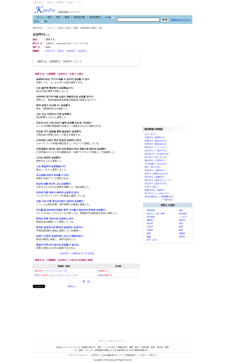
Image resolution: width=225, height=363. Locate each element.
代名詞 (150, 227)
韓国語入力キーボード (181, 20)
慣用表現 (151, 210)
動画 (67, 17)
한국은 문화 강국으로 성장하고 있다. (55, 218)
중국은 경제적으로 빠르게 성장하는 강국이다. (59, 227)
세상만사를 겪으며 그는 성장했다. (53, 183)
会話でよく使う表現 (156, 213)
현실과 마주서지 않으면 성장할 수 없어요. (57, 244)
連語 (181, 210)
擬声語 (182, 220)
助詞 (149, 233)
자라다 (60, 51)
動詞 (76, 28)
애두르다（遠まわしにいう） (158, 180)
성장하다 (41, 34)
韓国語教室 (95, 17)
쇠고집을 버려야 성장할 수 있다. (53, 175)
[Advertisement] (57, 311)
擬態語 (150, 220)
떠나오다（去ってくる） (156, 157)
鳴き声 (150, 223)
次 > (89, 281)
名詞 (181, 223)
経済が (105, 275)
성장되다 (71, 51)
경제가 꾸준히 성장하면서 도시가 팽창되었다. (59, 236)
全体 (109, 17)
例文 (58, 17)
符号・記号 (152, 240)
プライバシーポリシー (78, 355)
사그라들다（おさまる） (156, 163)
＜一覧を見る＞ (168, 200)
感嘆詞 (182, 233)
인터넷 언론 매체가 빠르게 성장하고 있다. (57, 192)
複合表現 (183, 213)
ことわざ (183, 217)
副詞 (181, 230)
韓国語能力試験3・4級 (91, 28)
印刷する (71, 286)
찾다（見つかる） (153, 167)
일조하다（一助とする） (156, 150)
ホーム (39, 17)
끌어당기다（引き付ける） (157, 154)
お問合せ (95, 355)
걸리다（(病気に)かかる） (157, 173)
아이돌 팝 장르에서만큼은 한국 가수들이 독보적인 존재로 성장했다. (71, 210)
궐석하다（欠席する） (155, 160)
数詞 (181, 227)
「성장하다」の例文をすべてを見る (75, 253)
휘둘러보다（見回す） (155, 190)
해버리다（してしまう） (156, 147)
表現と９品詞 (64, 28)
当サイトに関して (149, 355)
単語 (49, 17)
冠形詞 (150, 230)
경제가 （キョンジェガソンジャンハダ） (56, 275)
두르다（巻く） (152, 186)
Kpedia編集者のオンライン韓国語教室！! (120, 355)
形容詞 (182, 236)
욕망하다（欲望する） (155, 137)
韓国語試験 (79, 17)
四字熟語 (151, 217)
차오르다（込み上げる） (156, 183)
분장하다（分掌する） (155, 170)
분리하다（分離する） (155, 177)
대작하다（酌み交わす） (156, 144)
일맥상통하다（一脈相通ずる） (160, 196)
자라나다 (50, 51)
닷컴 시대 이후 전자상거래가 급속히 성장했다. (60, 201)
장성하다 (82, 51)
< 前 (83, 281)
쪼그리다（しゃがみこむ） (157, 193)
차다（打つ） (151, 134)
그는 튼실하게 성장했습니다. (51, 166)
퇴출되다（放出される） (156, 140)
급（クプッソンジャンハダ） (51, 271)
